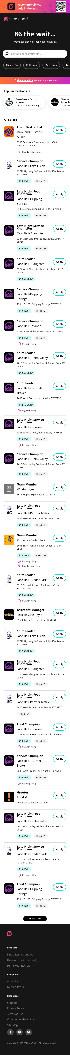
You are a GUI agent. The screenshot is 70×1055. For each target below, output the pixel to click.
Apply (59, 130)
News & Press (15, 987)
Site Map (12, 1025)
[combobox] (35, 54)
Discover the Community (22, 960)
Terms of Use (15, 1014)
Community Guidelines (21, 1019)
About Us (13, 981)
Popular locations (16, 91)
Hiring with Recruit (18, 965)
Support (12, 1003)
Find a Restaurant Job (20, 954)
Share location (25, 80)
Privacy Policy (15, 1008)
